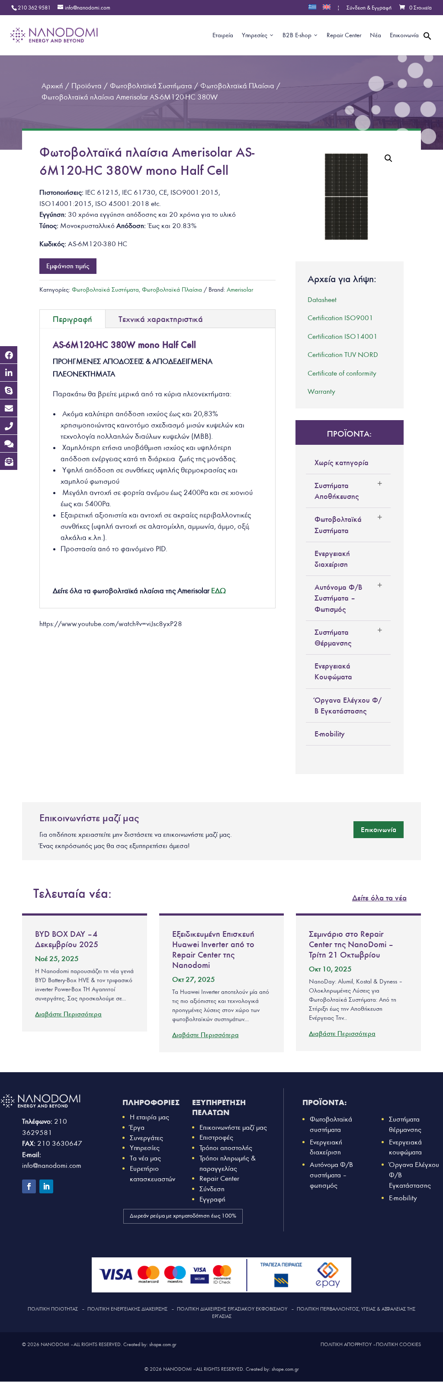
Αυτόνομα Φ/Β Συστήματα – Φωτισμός (338, 598)
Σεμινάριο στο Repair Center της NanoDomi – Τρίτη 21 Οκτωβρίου (350, 944)
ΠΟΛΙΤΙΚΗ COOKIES (398, 1344)
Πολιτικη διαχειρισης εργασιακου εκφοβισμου (232, 1309)
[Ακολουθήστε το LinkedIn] (46, 1186)
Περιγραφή (72, 319)
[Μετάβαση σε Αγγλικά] (327, 9)
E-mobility (330, 734)
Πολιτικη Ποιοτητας (53, 1309)
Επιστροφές (216, 1137)
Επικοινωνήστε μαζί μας (233, 1127)
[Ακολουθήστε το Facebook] (29, 1186)
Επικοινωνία (378, 829)
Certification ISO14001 (343, 336)
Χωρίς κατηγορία (342, 462)
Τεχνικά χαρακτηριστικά (161, 319)
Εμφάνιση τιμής (68, 266)
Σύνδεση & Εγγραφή (369, 8)
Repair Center (219, 1178)
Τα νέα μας (145, 1158)
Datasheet (322, 300)
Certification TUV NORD (343, 354)
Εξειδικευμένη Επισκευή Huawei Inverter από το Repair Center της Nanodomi (213, 949)
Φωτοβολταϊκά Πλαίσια (172, 289)
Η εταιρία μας (149, 1117)
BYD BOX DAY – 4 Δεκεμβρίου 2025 (66, 939)
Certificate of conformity (342, 373)
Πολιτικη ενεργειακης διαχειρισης (127, 1309)
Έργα (137, 1127)
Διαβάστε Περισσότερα (68, 1014)
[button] (427, 46)
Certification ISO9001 (340, 318)
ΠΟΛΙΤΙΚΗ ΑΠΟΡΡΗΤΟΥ (346, 1344)
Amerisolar (240, 289)
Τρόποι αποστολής (225, 1148)
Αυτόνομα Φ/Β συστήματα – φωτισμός (331, 1174)
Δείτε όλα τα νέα (379, 898)
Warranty (321, 391)
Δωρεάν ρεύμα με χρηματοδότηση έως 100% (183, 1215)
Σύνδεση (212, 1189)
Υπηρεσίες (145, 1148)
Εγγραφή (212, 1199)
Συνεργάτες (146, 1138)
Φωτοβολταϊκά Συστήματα (105, 289)
